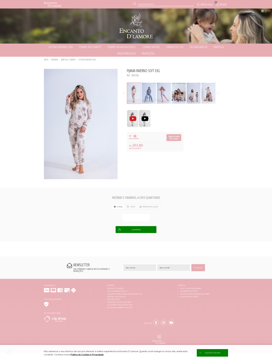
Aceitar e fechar (212, 353)
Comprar (136, 230)
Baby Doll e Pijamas (68, 59)
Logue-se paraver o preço (173, 137)
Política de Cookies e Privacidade (87, 354)
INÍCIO (46, 59)
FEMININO (54, 59)
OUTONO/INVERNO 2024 (87, 59)
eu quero (198, 268)
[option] (134, 93)
